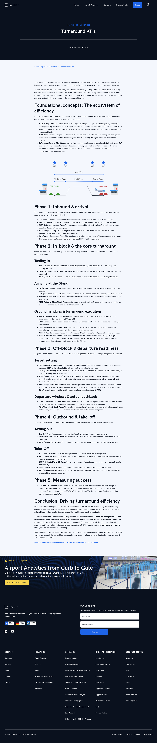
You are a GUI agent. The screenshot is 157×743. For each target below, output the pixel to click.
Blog (127, 670)
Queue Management (72, 664)
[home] (12, 5)
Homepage (8, 658)
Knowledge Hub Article (78, 25)
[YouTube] (12, 631)
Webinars (129, 689)
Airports (38, 664)
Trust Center (100, 670)
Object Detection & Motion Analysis (78, 719)
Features (99, 676)
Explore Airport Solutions (16, 582)
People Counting (71, 658)
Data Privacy (100, 658)
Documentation (101, 713)
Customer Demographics (74, 701)
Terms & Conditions (133, 734)
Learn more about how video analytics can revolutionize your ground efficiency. (66, 542)
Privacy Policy (117, 734)
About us (8, 664)
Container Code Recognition (75, 682)
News (128, 682)
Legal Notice (148, 734)
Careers (7, 670)
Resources (129, 658)
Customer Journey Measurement (77, 707)
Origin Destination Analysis (75, 695)
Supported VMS (101, 695)
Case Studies (130, 664)
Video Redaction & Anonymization (77, 670)
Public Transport (41, 658)
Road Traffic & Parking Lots (44, 676)
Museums (38, 689)
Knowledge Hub (41, 66)
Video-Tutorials (131, 695)
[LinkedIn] (6, 631)
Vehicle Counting (71, 689)
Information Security (103, 664)
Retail (37, 670)
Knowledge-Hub (131, 701)
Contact (137, 5)
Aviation (54, 66)
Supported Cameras (103, 689)
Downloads (130, 676)
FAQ (97, 707)
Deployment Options (103, 701)
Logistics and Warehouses (44, 682)
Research (8, 676)
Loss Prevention (70, 713)
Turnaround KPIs (67, 66)
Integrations (100, 682)
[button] (76, 5)
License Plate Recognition (74, 676)
